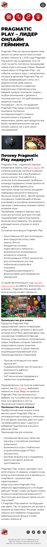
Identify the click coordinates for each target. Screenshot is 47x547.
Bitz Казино (20, 388)
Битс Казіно (34, 167)
